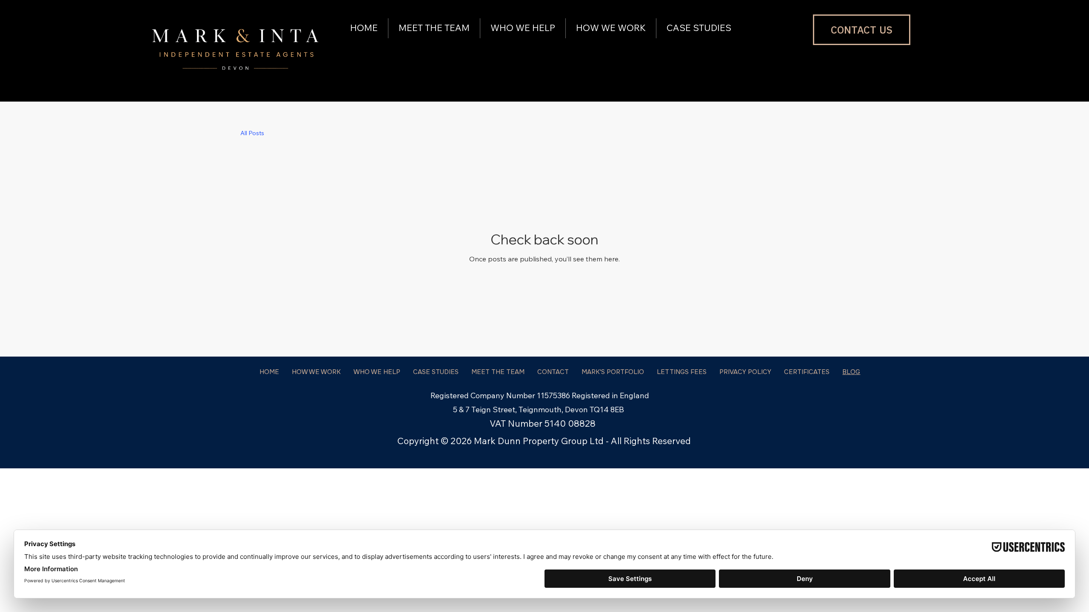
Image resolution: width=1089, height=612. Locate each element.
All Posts (252, 133)
